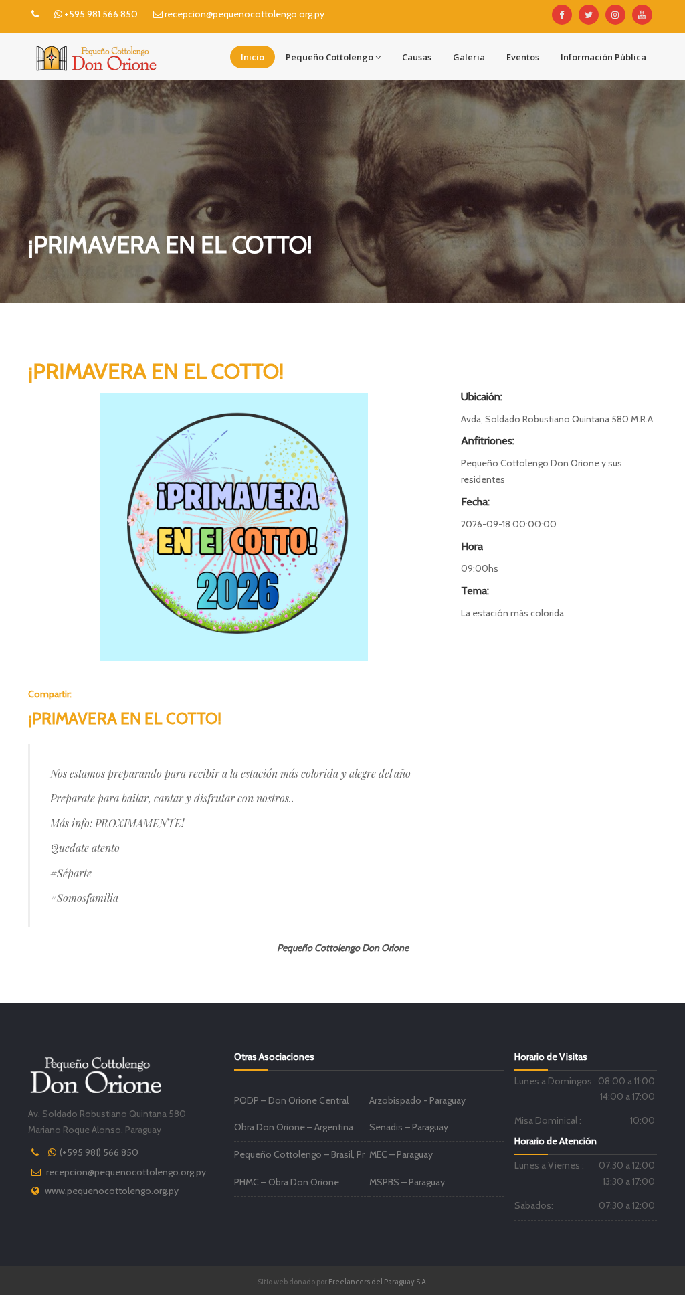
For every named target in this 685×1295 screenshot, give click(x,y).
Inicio (252, 57)
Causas (416, 57)
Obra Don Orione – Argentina (293, 1127)
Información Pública (603, 57)
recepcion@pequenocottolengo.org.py (126, 1172)
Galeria (469, 57)
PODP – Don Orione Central (291, 1100)
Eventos (522, 57)
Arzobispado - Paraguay (417, 1100)
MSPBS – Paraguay (407, 1182)
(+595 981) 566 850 (99, 1152)
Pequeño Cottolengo (329, 57)
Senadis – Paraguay (408, 1127)
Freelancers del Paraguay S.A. (377, 1281)
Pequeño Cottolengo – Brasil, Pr (299, 1154)
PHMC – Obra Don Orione (286, 1182)
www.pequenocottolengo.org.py (112, 1191)
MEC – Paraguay (401, 1154)
